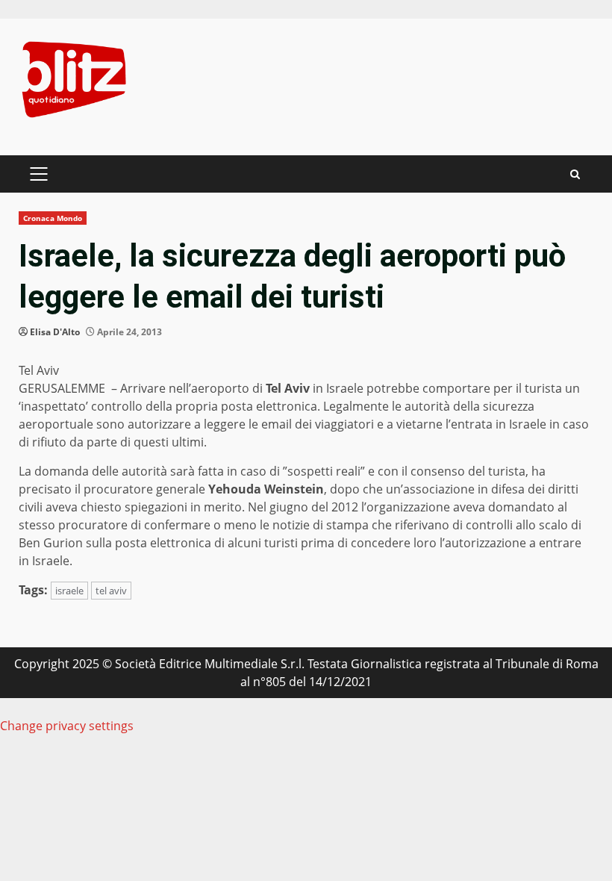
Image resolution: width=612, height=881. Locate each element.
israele (69, 590)
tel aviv (111, 590)
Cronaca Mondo (52, 218)
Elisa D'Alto (55, 332)
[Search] (575, 174)
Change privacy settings (67, 725)
